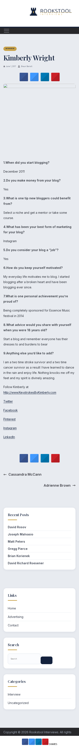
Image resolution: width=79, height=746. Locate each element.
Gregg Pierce (18, 548)
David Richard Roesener (26, 563)
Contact (13, 625)
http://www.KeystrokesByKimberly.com (29, 392)
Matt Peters (16, 541)
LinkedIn (9, 437)
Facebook (10, 410)
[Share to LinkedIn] (45, 80)
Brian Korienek (19, 556)
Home (12, 608)
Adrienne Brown (57, 485)
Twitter (8, 401)
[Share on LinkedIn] (38, 744)
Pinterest (9, 419)
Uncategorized (18, 703)
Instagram (10, 428)
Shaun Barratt (26, 66)
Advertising (15, 617)
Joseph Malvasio (20, 534)
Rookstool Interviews (43, 732)
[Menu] (6, 31)
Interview (10, 48)
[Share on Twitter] (34, 80)
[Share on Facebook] (24, 80)
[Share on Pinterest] (55, 80)
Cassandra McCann (25, 474)
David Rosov (17, 527)
